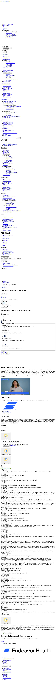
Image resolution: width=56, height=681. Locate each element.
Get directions (20, 445)
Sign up (2, 641)
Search (2, 137)
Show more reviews (5, 614)
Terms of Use (6, 668)
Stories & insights (7, 135)
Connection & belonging (8, 125)
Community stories (7, 117)
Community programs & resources (13, 106)
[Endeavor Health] (28, 43)
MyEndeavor (9, 33)
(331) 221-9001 (4, 352)
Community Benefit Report (9, 103)
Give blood (8, 115)
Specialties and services (8, 145)
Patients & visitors (7, 47)
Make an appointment (8, 24)
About (5, 50)
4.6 (7, 412)
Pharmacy (8, 74)
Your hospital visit (7, 86)
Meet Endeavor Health (8, 122)
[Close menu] (1, 99)
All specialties (9, 66)
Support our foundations (11, 112)
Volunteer (8, 114)
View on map (6, 445)
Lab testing (8, 76)
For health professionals (8, 659)
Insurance (6, 623)
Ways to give (6, 111)
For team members (7, 660)
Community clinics (10, 107)
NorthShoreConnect (10, 34)
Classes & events (7, 96)
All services (8, 80)
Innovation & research (8, 123)
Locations (5, 26)
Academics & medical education (10, 133)
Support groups (6, 87)
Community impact (7, 102)
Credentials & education (6, 454)
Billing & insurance (7, 94)
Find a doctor (6, 25)
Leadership (5, 131)
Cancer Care (8, 61)
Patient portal (6, 30)
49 (5, 413)
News (4, 127)
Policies (5, 90)
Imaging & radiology (10, 75)
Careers (5, 28)
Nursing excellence (7, 124)
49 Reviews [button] (3, 297)
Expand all (3, 430)
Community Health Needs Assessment (11, 116)
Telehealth (5, 67)
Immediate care (6, 59)
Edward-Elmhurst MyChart (12, 35)
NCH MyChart (9, 36)
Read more (3, 376)
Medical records (6, 95)
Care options (6, 46)
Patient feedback (6, 93)
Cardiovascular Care (10, 63)
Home (4, 281)
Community (6, 49)
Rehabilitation (9, 77)
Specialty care (6, 60)
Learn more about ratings (6, 468)
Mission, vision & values (8, 130)
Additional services (7, 72)
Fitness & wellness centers (11, 79)
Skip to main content (5, 1)
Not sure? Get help (10, 38)
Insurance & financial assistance (10, 144)
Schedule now (4, 307)
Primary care (6, 58)
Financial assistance (7, 88)
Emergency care (6, 81)
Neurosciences (9, 64)
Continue (3, 351)
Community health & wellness (10, 105)
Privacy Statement (7, 669)
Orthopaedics (9, 65)
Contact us (5, 128)
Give (4, 29)
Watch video (3, 287)
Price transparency (7, 672)
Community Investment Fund (9, 101)
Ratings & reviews (5, 463)
